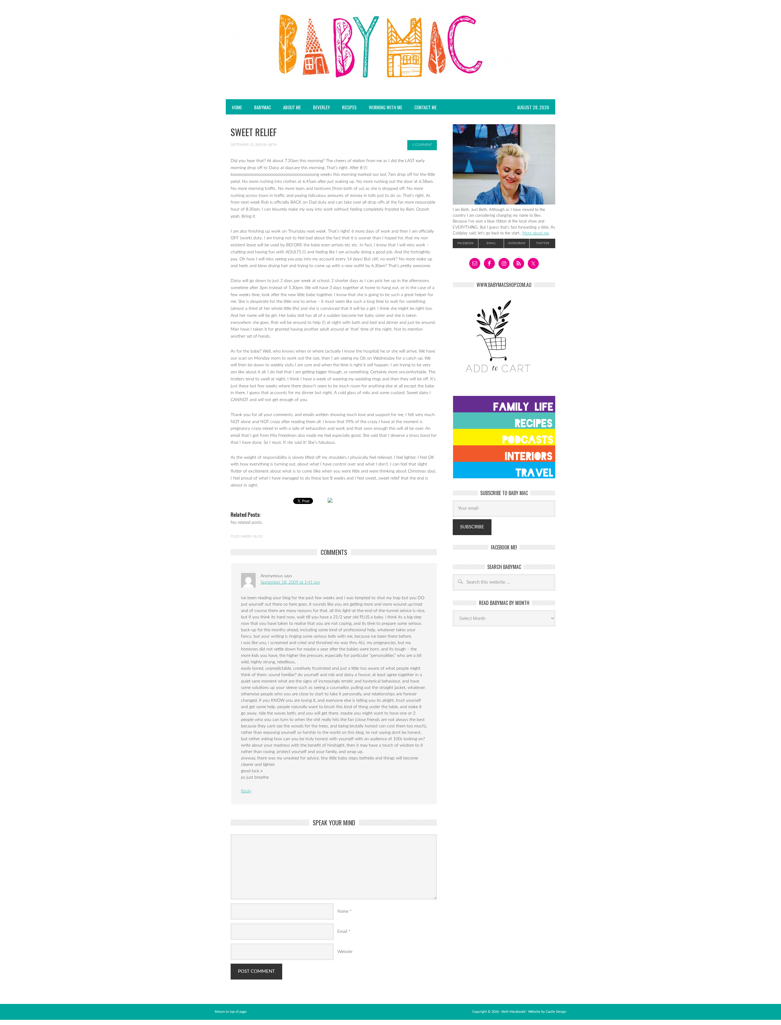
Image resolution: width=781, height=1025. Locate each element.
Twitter (542, 243)
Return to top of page (231, 1011)
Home (237, 107)
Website (344, 952)
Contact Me (425, 107)
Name (342, 911)
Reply (246, 791)
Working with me (385, 107)
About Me (292, 107)
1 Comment (422, 145)
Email (342, 931)
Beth (272, 145)
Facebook (465, 243)
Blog (258, 536)
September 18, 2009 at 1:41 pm (290, 582)
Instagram (516, 243)
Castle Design (556, 1011)
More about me (535, 233)
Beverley (321, 107)
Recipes (346, 107)
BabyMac (259, 107)
